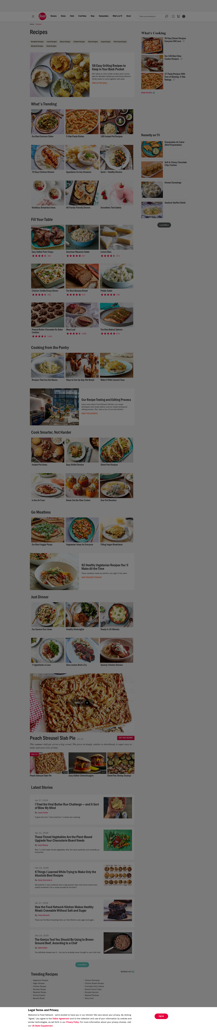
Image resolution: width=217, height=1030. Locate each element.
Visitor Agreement (60, 1019)
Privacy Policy (72, 1022)
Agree (161, 1016)
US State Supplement (42, 1026)
